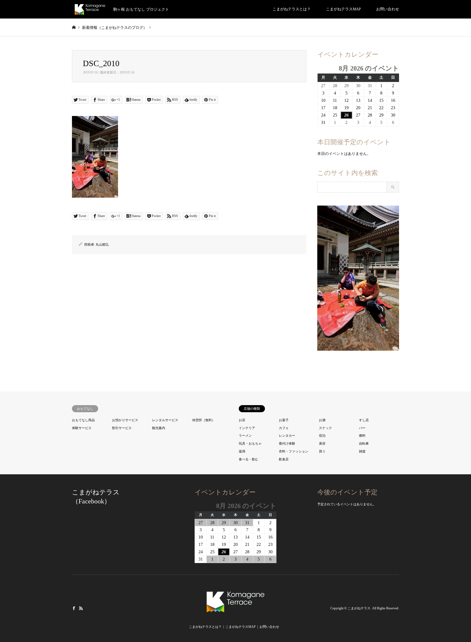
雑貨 (362, 451)
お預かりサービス (125, 420)
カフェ (284, 428)
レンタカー (287, 436)
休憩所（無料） (203, 420)
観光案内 (158, 428)
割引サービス (122, 428)
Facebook (74, 608)
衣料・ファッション (293, 451)
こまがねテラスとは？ (292, 9)
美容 (322, 443)
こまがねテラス (359, 608)
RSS (81, 608)
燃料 (362, 436)
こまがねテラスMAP (343, 9)
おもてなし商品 (83, 420)
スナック (325, 428)
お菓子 (284, 420)
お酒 (322, 420)
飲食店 (284, 459)
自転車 (364, 443)
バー (362, 428)
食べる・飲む (248, 459)
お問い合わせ (387, 9)
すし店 (364, 420)
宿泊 (322, 436)
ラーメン (245, 436)
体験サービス (82, 428)
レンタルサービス (165, 420)
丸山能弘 (102, 244)
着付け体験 (287, 443)
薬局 (242, 451)
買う (322, 451)
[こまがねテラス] (235, 614)
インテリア (247, 428)
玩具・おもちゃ (250, 443)
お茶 (242, 420)
